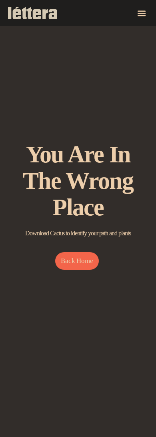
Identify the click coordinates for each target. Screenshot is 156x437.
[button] (141, 13)
